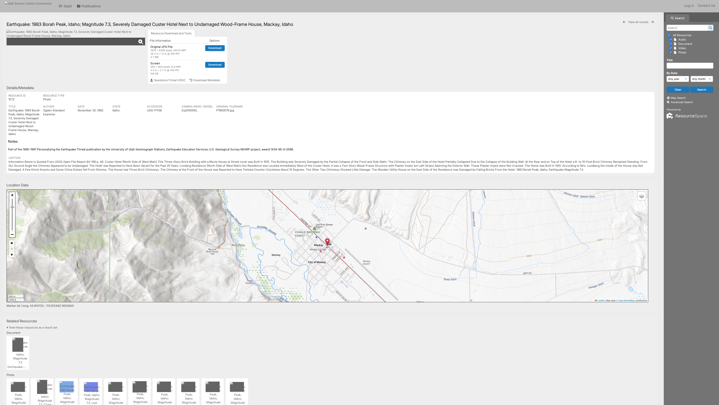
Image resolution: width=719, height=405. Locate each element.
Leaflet (600, 300)
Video (681, 48)
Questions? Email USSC (169, 80)
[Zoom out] (12, 234)
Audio (681, 39)
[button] (327, 242)
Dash (67, 6)
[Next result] (652, 22)
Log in (689, 6)
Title (670, 60)
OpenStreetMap (626, 300)
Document (684, 44)
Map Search (678, 97)
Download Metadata (206, 80)
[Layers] (642, 196)
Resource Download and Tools (171, 33)
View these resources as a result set (32, 327)
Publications (91, 6)
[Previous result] (624, 22)
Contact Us (706, 6)
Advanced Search (682, 102)
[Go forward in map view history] (12, 249)
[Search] (710, 28)
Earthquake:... (16, 367)
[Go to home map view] (12, 243)
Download (215, 48)
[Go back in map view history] (12, 254)
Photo (681, 52)
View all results (638, 22)
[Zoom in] (12, 195)
